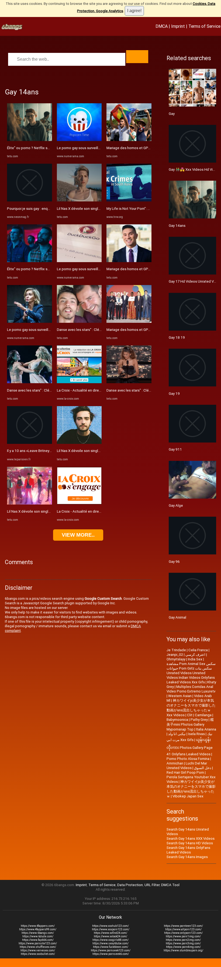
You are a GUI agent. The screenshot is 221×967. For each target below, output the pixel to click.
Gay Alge (176, 505)
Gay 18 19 (177, 337)
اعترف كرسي (195, 654)
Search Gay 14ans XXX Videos (191, 838)
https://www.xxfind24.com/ (110, 933)
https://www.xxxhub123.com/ (110, 926)
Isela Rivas (196, 734)
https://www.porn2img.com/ (183, 940)
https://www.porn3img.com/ (183, 943)
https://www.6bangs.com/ (38, 933)
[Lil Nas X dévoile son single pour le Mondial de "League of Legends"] (29, 503)
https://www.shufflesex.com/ (38, 947)
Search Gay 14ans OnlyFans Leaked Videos (188, 850)
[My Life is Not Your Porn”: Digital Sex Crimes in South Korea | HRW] (128, 200)
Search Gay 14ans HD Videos (190, 843)
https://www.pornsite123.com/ (38, 943)
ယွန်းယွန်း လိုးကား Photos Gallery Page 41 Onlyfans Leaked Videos (190, 747)
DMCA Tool (170, 885)
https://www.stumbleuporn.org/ (183, 950)
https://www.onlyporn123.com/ (183, 933)
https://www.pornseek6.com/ (110, 954)
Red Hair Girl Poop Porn (185, 772)
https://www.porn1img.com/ (183, 936)
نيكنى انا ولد (177, 734)
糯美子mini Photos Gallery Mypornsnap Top (190, 724)
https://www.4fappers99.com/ (37, 929)
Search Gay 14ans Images (187, 857)
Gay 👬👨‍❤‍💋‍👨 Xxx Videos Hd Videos (195, 169)
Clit (189, 715)
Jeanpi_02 (175, 654)
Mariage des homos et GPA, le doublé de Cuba (143, 148)
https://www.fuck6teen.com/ (110, 947)
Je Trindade (176, 650)
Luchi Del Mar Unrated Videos (187, 765)
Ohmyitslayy (176, 659)
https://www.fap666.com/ (38, 940)
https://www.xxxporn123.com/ (110, 929)
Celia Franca (198, 650)
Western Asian (180, 696)
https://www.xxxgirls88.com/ (110, 940)
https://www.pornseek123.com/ (110, 950)
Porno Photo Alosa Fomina (188, 758)
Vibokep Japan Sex (187, 796)
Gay (172, 113)
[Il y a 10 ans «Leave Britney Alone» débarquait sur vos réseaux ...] (29, 442)
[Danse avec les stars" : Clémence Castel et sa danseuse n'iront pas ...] (29, 382)
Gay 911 (175, 449)
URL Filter (152, 885)
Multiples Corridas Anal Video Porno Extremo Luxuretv (191, 689)
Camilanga (203, 715)
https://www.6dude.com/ (37, 936)
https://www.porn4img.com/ (183, 947)
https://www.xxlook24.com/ (110, 936)
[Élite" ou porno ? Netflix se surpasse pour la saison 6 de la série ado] (29, 140)
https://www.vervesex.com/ (37, 950)
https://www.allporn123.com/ (183, 929)
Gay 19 (174, 393)
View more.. (78, 535)
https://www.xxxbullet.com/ (38, 954)
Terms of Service (204, 26)
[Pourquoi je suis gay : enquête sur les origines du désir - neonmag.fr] (29, 200)
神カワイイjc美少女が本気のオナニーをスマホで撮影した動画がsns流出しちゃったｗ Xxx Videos (191, 707)
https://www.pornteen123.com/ (183, 926)
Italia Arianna (206, 729)
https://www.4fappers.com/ (38, 926)
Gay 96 (174, 561)
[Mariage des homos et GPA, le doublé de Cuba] (128, 140)
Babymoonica (177, 719)
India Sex (195, 659)
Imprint (178, 26)
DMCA (162, 26)
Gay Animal (177, 617)
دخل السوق (202, 768)
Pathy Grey (199, 719)
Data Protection (130, 885)
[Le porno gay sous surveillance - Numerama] (29, 321)
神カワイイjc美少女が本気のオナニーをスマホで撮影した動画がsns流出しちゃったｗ (191, 788)
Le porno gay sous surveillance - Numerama (41, 329)
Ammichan (175, 763)
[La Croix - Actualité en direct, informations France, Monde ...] (79, 382)
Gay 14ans (177, 225)
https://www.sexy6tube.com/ (110, 943)
